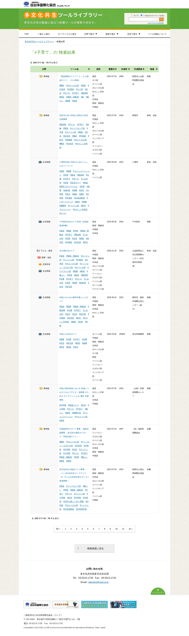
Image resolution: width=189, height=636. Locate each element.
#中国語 (70, 89)
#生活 (67, 194)
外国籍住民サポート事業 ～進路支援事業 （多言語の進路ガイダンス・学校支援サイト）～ (74, 433)
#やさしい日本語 (80, 209)
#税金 (85, 183)
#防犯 (77, 343)
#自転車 (66, 190)
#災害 (82, 186)
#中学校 (62, 405)
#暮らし (84, 457)
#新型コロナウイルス (68, 186)
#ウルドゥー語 (81, 417)
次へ (131, 529)
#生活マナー (75, 183)
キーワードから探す (67, 34)
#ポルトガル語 (72, 85)
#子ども (66, 93)
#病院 (83, 85)
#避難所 (62, 206)
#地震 (74, 283)
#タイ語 (79, 89)
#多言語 (66, 136)
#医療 (67, 101)
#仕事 (84, 339)
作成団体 (138, 69)
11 (123, 529)
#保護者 (68, 140)
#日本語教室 (79, 198)
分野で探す (89, 34)
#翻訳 (61, 85)
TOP (26, 34)
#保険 (84, 202)
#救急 (61, 97)
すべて (136, 15)
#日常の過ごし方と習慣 (73, 501)
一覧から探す (44, 34)
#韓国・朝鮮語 (72, 97)
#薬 (82, 97)
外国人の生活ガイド (68, 334)
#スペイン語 (70, 132)
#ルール (62, 213)
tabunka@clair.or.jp (98, 582)
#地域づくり (73, 405)
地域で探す (110, 34)
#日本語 (69, 144)
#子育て (75, 93)
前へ (58, 529)
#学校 (65, 175)
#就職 (74, 190)
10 (116, 529)
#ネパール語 (80, 267)
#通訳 (74, 136)
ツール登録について (157, 34)
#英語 (74, 101)
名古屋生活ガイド (67, 251)
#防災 (83, 206)
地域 (152, 69)
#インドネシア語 (77, 128)
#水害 (65, 183)
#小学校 (66, 453)
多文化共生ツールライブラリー (39, 41)
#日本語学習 (81, 509)
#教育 (82, 271)
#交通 (61, 279)
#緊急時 (84, 93)
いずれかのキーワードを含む (153, 15)
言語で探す (132, 34)
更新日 (112, 69)
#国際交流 (76, 413)
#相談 (80, 132)
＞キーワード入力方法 (155, 23)
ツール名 (74, 69)
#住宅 (81, 190)
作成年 (124, 69)
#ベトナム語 (73, 206)
